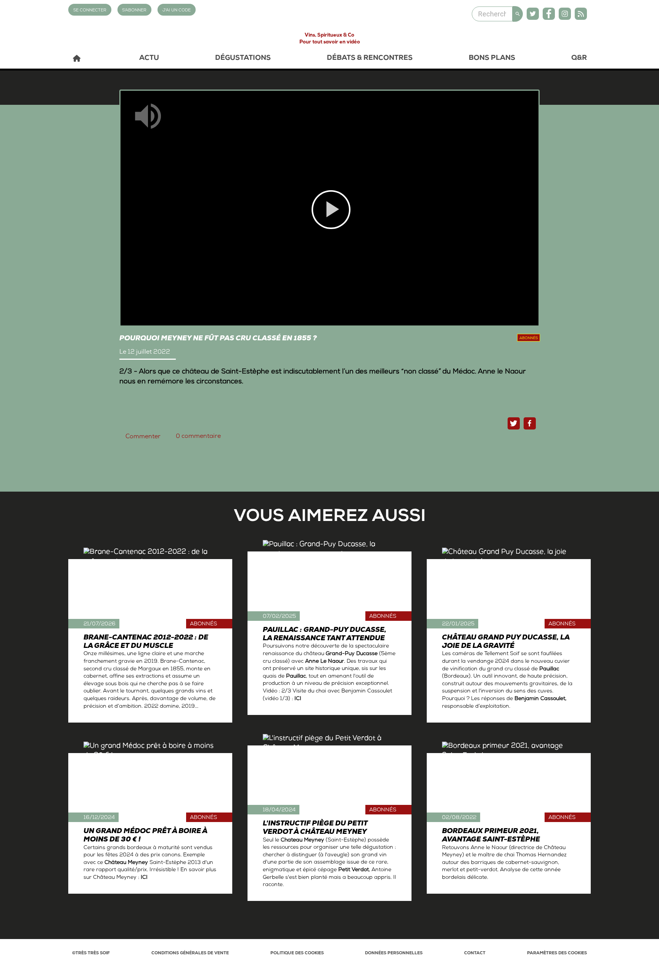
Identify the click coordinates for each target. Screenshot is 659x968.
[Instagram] (565, 14)
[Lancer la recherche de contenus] (518, 14)
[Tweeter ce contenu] (514, 423)
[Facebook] (549, 14)
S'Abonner (134, 10)
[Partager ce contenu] (530, 423)
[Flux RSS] (581, 14)
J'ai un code (176, 10)
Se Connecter (89, 10)
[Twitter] (533, 14)
